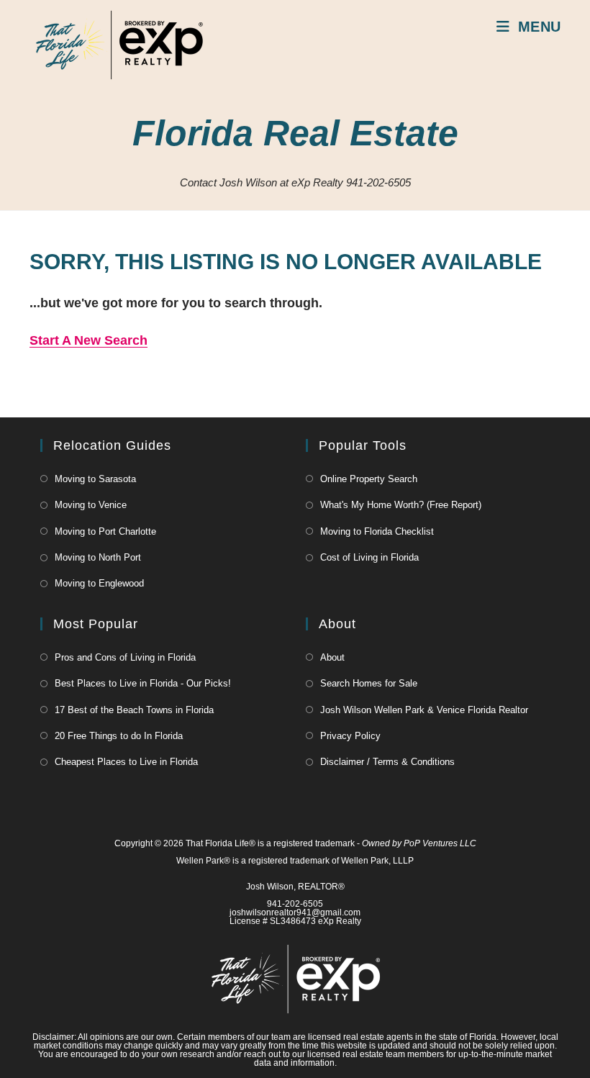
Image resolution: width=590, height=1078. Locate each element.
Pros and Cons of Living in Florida (125, 657)
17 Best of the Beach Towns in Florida (134, 710)
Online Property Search (368, 479)
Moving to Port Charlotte (105, 531)
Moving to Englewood (99, 583)
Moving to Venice (91, 504)
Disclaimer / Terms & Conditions (387, 761)
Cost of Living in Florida (369, 557)
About (332, 657)
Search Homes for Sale (368, 683)
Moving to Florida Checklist (377, 531)
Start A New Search (89, 340)
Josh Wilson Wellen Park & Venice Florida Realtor (424, 710)
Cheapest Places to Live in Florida (126, 761)
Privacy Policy (350, 735)
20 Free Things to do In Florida (119, 735)
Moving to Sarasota (95, 479)
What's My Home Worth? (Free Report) (400, 504)
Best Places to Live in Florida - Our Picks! (143, 683)
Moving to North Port (98, 557)
